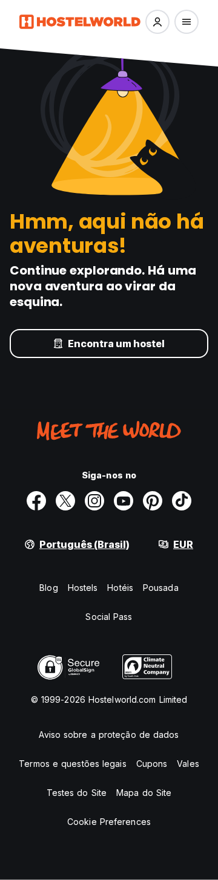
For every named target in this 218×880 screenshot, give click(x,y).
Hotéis (120, 587)
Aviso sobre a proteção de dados (109, 734)
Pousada (161, 587)
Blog (48, 587)
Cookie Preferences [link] (109, 821)
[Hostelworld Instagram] (94, 500)
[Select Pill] (157, 22)
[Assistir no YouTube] (123, 500)
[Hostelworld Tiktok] (181, 500)
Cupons (152, 763)
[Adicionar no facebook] (36, 500)
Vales (188, 763)
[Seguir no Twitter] (65, 500)
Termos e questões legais (72, 763)
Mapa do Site (143, 792)
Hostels (83, 587)
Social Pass (108, 616)
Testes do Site (77, 792)
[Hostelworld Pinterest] (152, 500)
